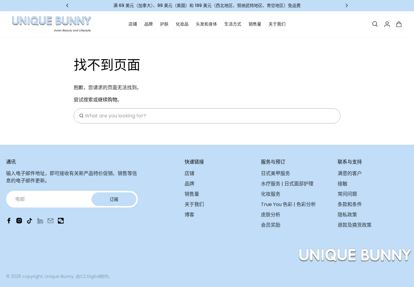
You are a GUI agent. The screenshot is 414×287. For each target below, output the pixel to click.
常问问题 (347, 194)
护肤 (164, 24)
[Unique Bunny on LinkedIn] (40, 221)
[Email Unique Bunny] (50, 221)
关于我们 (277, 24)
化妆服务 (270, 194)
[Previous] (68, 5)
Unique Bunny (59, 276)
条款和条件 (350, 204)
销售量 (255, 24)
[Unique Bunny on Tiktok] (29, 221)
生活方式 (232, 24)
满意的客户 (350, 173)
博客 (189, 214)
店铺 (133, 24)
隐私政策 (347, 214)
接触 (342, 183)
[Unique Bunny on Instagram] (19, 221)
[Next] (346, 5)
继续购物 (107, 99)
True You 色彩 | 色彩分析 (288, 204)
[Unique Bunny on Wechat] (61, 221)
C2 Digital (90, 276)
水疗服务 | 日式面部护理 (287, 183)
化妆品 (182, 24)
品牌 (148, 24)
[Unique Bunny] (51, 24)
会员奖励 (270, 224)
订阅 (114, 199)
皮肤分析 (270, 214)
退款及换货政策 (355, 224)
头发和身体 (206, 24)
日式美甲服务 (275, 173)
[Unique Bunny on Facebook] (9, 221)
